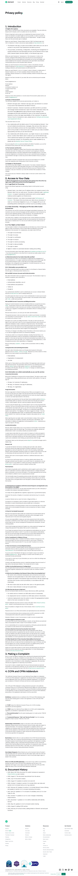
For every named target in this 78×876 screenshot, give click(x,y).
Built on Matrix (28, 839)
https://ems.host (15, 293)
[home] (9, 2)
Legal (23, 869)
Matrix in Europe (28, 837)
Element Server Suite (9, 832)
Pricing (6, 845)
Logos (44, 856)
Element (7, 828)
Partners (27, 835)
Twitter (20, 351)
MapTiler (30, 440)
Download (67, 830)
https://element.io (38, 43)
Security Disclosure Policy (17, 650)
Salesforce (27, 366)
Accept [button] (63, 874)
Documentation (46, 837)
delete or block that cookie (34, 316)
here (32, 145)
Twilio (9, 299)
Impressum (45, 854)
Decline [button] (58, 874)
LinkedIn (16, 351)
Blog (44, 828)
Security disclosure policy (48, 849)
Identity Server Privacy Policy (24, 141)
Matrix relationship (47, 835)
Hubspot (27, 367)
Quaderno (18, 343)
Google (25, 351)
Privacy (28, 869)
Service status (46, 847)
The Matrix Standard (9, 835)
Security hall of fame (47, 851)
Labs (44, 843)
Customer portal (68, 835)
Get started (69, 2)
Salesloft (12, 366)
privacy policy (8, 464)
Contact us (45, 845)
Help (44, 830)
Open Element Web (69, 828)
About (44, 832)
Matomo (43, 399)
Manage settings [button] (53, 874)
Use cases (27, 830)
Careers (44, 841)
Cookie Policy (22, 874)
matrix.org (17, 144)
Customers (27, 832)
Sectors (26, 828)
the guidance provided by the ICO (38, 251)
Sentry (36, 421)
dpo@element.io (13, 97)
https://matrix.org (12, 774)
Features (7, 837)
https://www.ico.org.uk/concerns (36, 668)
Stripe (6, 305)
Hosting (7, 843)
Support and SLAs (9, 841)
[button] (19, 2)
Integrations (7, 839)
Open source (45, 839)
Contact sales (68, 832)
